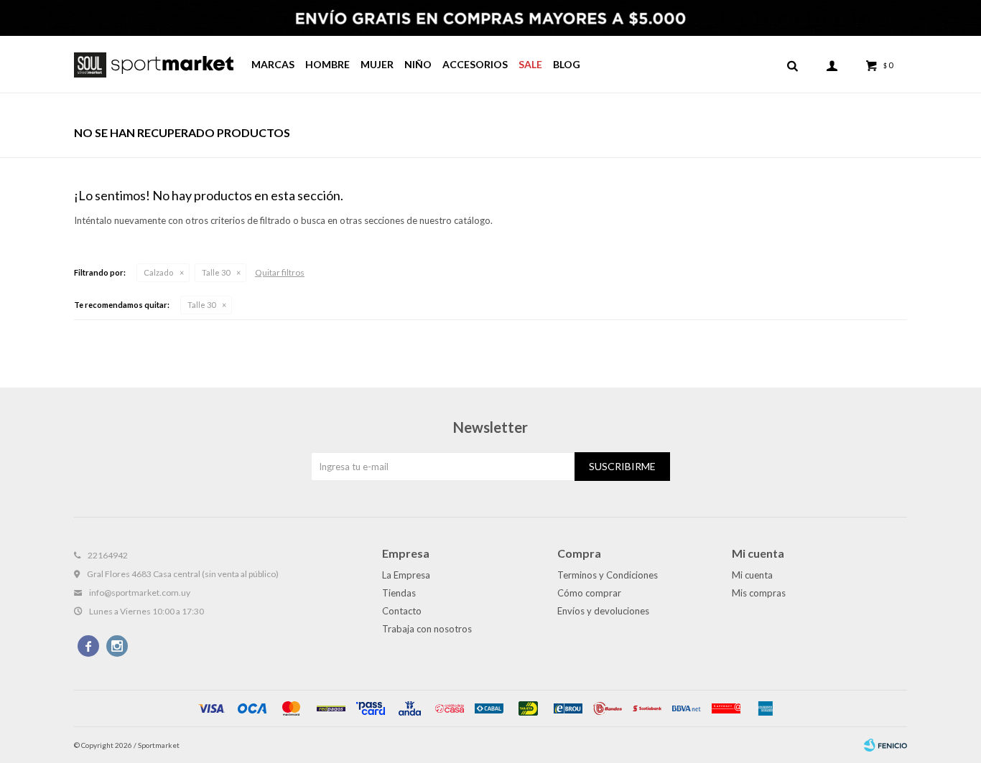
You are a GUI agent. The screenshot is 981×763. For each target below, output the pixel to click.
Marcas (272, 64)
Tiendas (399, 593)
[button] (792, 65)
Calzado (158, 272)
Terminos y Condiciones (607, 575)
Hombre (327, 64)
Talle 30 (216, 272)
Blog (566, 64)
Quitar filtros (279, 272)
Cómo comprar (589, 593)
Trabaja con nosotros (427, 629)
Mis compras (759, 593)
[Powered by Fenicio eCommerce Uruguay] (885, 745)
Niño (418, 64)
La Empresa (406, 575)
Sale (530, 64)
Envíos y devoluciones (603, 611)
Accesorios (475, 64)
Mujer (377, 64)
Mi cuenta (752, 575)
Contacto (402, 611)
